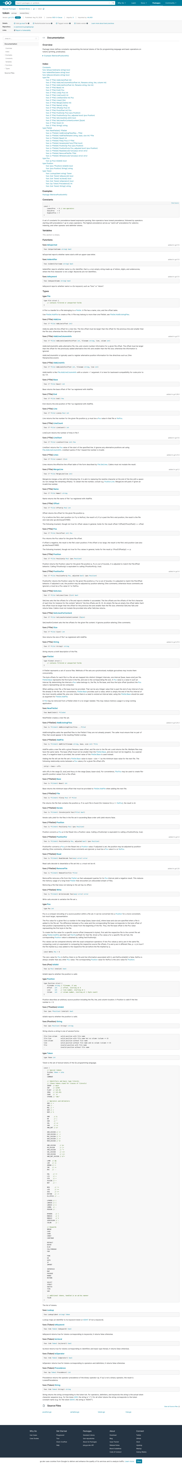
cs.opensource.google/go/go (24, 27)
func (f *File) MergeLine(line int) (58, 103)
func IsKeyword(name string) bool (56, 75)
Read (59, 854)
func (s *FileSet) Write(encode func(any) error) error (67, 156)
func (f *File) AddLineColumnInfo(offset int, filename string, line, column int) (76, 82)
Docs (143, 3)
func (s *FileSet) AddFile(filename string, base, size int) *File (70, 136)
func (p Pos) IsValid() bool (56, 161)
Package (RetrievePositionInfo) (55, 195)
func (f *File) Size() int (55, 123)
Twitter (138, 1435)
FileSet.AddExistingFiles (119, 314)
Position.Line (109, 482)
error (79, 858)
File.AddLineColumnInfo (67, 372)
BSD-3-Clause (57, 17)
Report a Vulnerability (23, 30)
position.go (47, 1412)
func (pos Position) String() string (59, 168)
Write (59, 890)
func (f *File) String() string (57, 125)
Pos (62, 398)
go (34, 9)
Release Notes (115, 1445)
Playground (60, 1435)
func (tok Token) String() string (58, 186)
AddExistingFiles (64, 723)
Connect (140, 1431)
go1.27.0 (8, 17)
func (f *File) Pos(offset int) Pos (58, 110)
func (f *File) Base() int (55, 88)
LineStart (57, 438)
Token (50, 1053)
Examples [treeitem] (8, 55)
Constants (47, 67)
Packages (156, 3)
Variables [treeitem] (8, 62)
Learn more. (129, 1461)
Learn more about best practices (102, 23)
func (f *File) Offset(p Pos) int (58, 108)
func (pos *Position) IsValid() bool (59, 166)
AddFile (60, 740)
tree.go (128, 1412)
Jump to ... (8, 38)
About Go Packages (90, 1442)
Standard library (24, 9)
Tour (57, 1438)
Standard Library (89, 1435)
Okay (139, 1461)
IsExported (52, 245)
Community (170, 3)
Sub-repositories (88, 1438)
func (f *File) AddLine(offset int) (59, 80)
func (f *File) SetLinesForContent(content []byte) (65, 120)
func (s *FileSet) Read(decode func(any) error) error (67, 151)
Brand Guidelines (115, 1448)
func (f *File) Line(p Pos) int (57, 93)
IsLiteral (58, 1339)
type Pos (46, 158)
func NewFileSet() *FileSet (56, 130)
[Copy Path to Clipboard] (44, 9)
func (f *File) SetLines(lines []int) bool (61, 118)
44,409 (85, 17)
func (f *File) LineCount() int (57, 95)
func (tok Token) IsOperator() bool (60, 181)
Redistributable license (42, 23)
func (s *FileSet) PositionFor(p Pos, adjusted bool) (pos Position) (72, 148)
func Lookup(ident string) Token (59, 173)
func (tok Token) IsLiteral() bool (58, 178)
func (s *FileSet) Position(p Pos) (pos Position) (64, 146)
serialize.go (74, 1412)
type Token (47, 171)
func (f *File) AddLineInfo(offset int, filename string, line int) (70, 85)
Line (55, 409)
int (70, 323)
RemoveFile (62, 868)
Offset (56, 503)
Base (55, 380)
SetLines (57, 591)
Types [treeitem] (7, 68)
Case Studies (34, 1438)
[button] (14, 23)
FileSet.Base (47, 680)
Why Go (121, 3)
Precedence (60, 1368)
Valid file (21, 23)
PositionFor (58, 571)
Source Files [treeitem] (9, 73)
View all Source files (171, 1406)
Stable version (81, 23)
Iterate (60, 808)
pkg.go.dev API (88, 1445)
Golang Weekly (141, 1452)
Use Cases (33, 1435)
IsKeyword (52, 276)
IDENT (85, 1320)
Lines (55, 455)
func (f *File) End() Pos (55, 90)
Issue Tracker (114, 1442)
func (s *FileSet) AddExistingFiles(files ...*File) (64, 133)
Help (58, 1445)
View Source (175, 203)
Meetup (139, 1448)
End (55, 394)
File (48, 296)
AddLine (57, 319)
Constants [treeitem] (8, 58)
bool (70, 249)
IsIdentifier (52, 259)
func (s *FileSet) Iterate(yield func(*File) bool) (64, 143)
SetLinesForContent (62, 613)
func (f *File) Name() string (56, 105)
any (74, 858)
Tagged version (63, 23)
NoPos (119, 418)
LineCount (58, 423)
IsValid (55, 964)
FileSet (78, 310)
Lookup (50, 1310)
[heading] (9, 3)
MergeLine (58, 469)
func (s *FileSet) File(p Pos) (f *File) (60, 141)
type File (46, 77)
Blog (111, 1438)
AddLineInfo (59, 363)
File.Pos (118, 771)
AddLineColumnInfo (62, 336)
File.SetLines (102, 464)
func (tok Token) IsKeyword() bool (59, 176)
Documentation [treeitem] (11, 44)
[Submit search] (113, 3)
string (63, 249)
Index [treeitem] (7, 52)
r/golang (139, 1445)
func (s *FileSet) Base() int (56, 138)
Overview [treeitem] (8, 48)
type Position (48, 163)
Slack (138, 1442)
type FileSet (47, 128)
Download (113, 1435)
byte (82, 617)
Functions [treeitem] (8, 65)
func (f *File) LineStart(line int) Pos (60, 98)
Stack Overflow (61, 1442)
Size (55, 627)
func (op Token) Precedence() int (59, 183)
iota (62, 1072)
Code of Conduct (115, 1452)
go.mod (22, 23)
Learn (133, 3)
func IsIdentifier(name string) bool (56, 72)
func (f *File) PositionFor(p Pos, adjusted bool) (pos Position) (70, 115)
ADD (76, 1397)
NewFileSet (52, 708)
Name (56, 489)
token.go (101, 1412)
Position (57, 554)
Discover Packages (9, 9)
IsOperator (59, 1353)
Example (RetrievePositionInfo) (57, 56)
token (40, 9)
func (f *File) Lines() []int (56, 100)
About (112, 1431)
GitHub (138, 1438)
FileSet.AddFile (52, 314)
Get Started (61, 1431)
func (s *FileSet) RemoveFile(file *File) (61, 153)
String (56, 642)
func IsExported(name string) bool (56, 70)
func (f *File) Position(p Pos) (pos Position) (63, 113)
